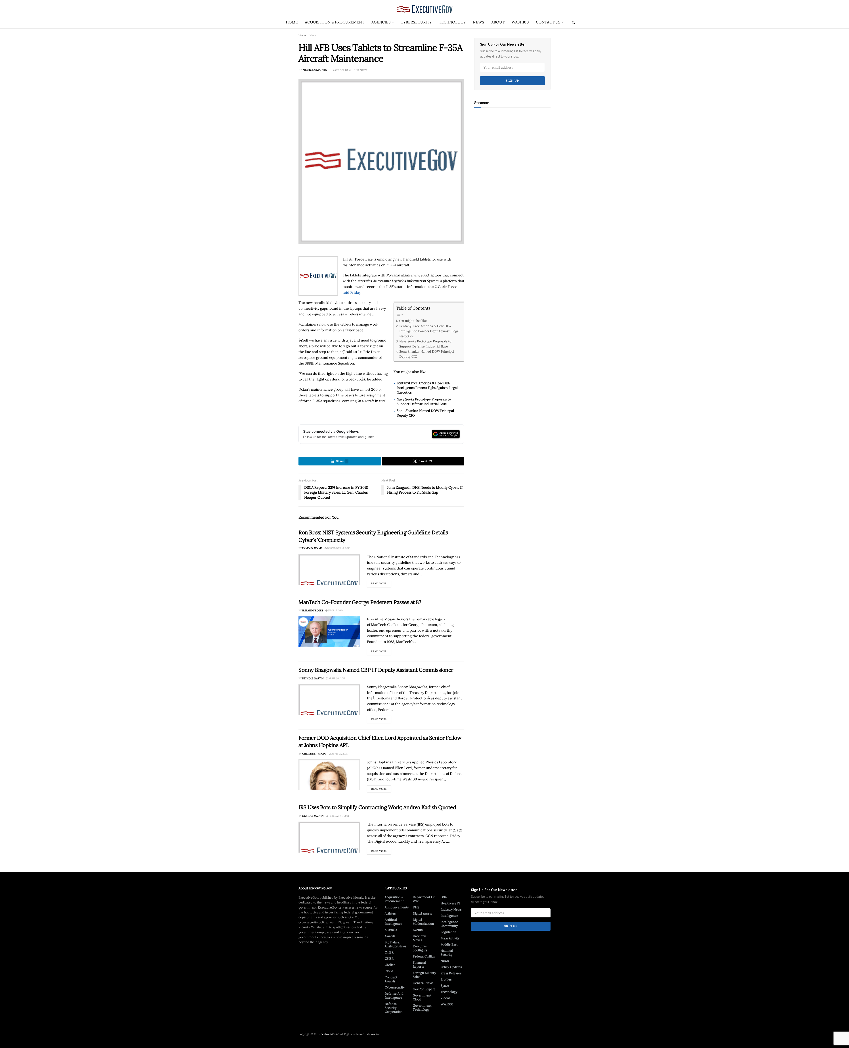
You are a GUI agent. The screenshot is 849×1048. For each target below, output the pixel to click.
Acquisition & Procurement (334, 22)
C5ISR (389, 959)
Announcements (397, 907)
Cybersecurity (416, 22)
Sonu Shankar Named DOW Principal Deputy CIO (426, 354)
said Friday (351, 292)
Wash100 (520, 22)
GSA (444, 897)
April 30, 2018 (336, 678)
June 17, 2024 (335, 610)
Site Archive (373, 1034)
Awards (390, 936)
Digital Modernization (423, 922)
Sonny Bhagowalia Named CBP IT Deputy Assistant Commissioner (375, 669)
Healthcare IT (450, 903)
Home (292, 22)
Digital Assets (422, 913)
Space (445, 986)
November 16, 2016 (338, 548)
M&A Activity (450, 938)
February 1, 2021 (338, 815)
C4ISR (389, 952)
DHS (416, 907)
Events (418, 930)
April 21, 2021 (339, 753)
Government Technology (422, 1007)
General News (423, 983)
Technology (452, 22)
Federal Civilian (424, 956)
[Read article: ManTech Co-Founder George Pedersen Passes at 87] (329, 631)
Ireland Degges (312, 610)
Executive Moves (420, 938)
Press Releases (451, 973)
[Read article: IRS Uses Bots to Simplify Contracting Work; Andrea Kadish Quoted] (329, 837)
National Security (447, 953)
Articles (390, 913)
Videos (445, 998)
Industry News (451, 909)
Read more (381, 582)
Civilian (390, 965)
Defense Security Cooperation (394, 1008)
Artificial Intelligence (393, 922)
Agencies (381, 22)
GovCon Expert (424, 989)
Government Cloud (422, 997)
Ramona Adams (312, 548)
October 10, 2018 (344, 70)
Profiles (446, 979)
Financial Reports (419, 965)
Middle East (449, 944)
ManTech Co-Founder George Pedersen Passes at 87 (359, 602)
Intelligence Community (449, 924)
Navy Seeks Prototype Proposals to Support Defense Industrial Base (425, 343)
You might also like (413, 320)
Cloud (389, 971)
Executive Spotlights (420, 948)
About (498, 22)
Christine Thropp (314, 753)
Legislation (448, 932)
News (478, 22)
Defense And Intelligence (394, 996)
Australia (391, 930)
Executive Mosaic (328, 1034)
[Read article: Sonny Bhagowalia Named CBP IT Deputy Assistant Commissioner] (329, 699)
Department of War (424, 899)
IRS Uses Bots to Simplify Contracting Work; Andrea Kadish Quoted (377, 807)
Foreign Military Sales (424, 975)
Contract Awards (391, 979)
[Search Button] (573, 22)
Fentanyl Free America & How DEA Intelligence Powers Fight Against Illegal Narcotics (429, 331)
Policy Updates (451, 967)
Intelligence (449, 916)
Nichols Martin (315, 70)
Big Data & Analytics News (395, 944)
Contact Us (548, 22)
